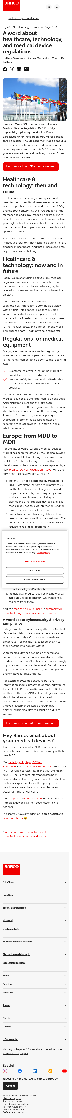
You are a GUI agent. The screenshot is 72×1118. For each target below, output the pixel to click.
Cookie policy (43, 553)
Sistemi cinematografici (14, 908)
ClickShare (8, 882)
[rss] (50, 1071)
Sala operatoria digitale (14, 963)
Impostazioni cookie (34, 562)
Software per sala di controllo (17, 942)
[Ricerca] (57, 7)
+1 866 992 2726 (15, 1053)
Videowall (8, 920)
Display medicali (11, 929)
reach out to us (13, 818)
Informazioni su (10, 1039)
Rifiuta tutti (34, 571)
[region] (35, 559)
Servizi (6, 976)
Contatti (7, 1027)
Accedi (10, 1085)
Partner (6, 1005)
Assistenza (8, 993)
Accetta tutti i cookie (34, 580)
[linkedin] (19, 69)
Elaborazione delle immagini (16, 954)
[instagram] (5, 1071)
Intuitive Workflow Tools (37, 766)
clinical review (33, 798)
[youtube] (64, 1071)
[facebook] (5, 69)
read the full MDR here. (28, 609)
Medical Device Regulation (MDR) (30, 469)
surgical (13, 798)
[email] (27, 69)
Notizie (6, 1018)
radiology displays (20, 762)
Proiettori (8, 895)
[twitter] (12, 69)
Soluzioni (7, 984)
